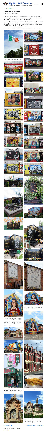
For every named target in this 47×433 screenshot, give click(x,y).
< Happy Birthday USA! (8, 425)
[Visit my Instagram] (43, 3)
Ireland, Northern (10, 8)
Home (5, 8)
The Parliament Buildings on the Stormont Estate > (34, 425)
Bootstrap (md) (6, 430)
